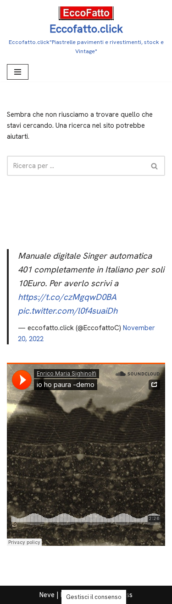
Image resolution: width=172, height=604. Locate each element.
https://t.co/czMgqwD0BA (67, 297)
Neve (47, 594)
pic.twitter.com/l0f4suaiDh (67, 310)
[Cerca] (154, 166)
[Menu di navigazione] (17, 72)
